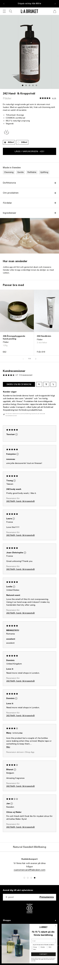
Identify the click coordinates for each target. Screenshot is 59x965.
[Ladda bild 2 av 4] (28, 877)
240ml (24, 142)
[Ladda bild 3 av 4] (31, 877)
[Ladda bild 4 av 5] (33, 85)
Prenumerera (47, 897)
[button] (4, 11)
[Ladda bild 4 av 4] (34, 877)
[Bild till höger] (36, 359)
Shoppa (7, 920)
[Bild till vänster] (23, 359)
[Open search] (39, 384)
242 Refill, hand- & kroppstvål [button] (20, 501)
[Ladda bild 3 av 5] (29, 85)
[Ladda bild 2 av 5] (26, 85)
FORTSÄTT (43, 954)
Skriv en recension (19, 384)
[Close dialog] (56, 926)
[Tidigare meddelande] (4, 4)
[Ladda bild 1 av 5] (22, 85)
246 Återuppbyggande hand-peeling (14, 337)
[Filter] (46, 384)
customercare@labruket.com (29, 869)
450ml (11, 142)
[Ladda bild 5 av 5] (36, 85)
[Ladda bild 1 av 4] (24, 877)
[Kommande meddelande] (55, 4)
